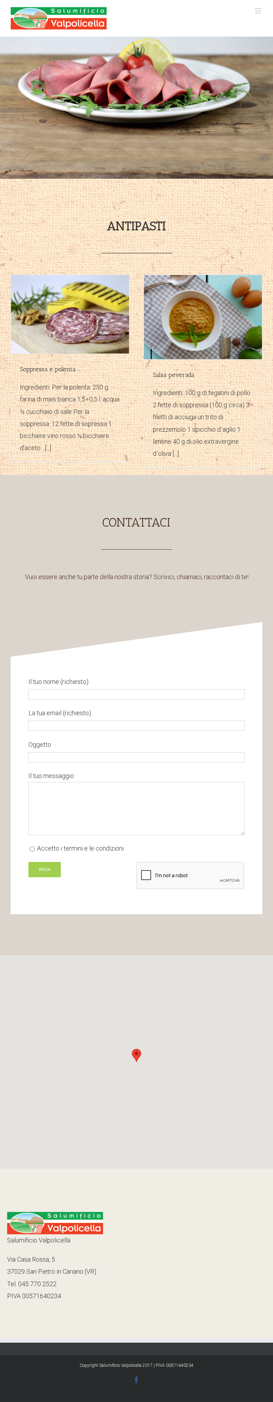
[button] (136, 1055)
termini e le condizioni (94, 848)
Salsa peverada (173, 375)
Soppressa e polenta (48, 369)
